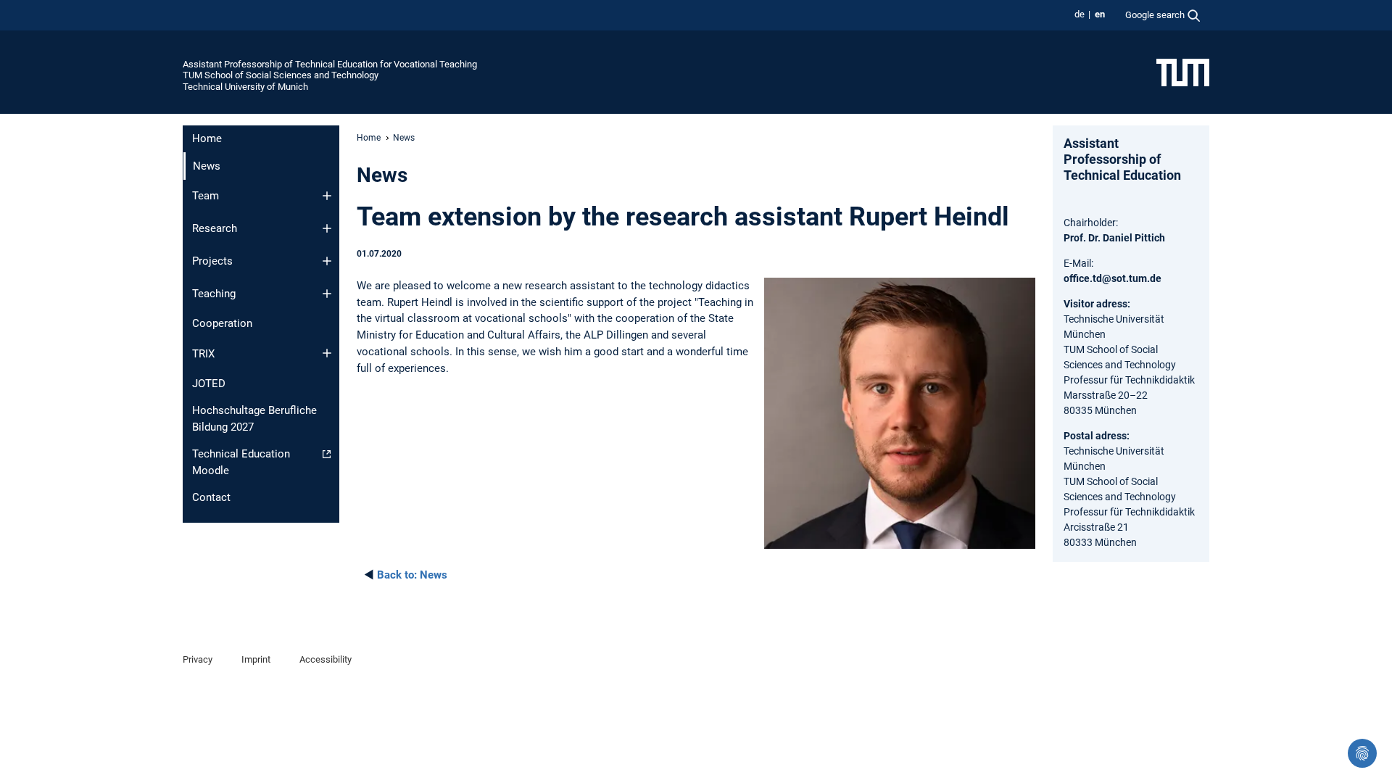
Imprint (255, 659)
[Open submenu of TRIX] (327, 353)
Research (214, 228)
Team (205, 195)
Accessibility (325, 659)
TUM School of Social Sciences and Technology (280, 75)
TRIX (203, 353)
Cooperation (222, 323)
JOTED (208, 383)
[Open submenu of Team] (327, 195)
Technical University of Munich (245, 86)
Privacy (197, 659)
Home (207, 138)
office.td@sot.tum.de (1112, 278)
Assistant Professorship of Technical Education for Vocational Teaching (330, 64)
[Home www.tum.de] (1182, 71)
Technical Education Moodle (241, 462)
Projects (212, 261)
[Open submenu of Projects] (327, 261)
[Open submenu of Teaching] (327, 293)
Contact (211, 497)
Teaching (214, 293)
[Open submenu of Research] (327, 228)
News (412, 574)
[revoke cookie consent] (1362, 753)
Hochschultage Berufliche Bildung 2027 (254, 419)
